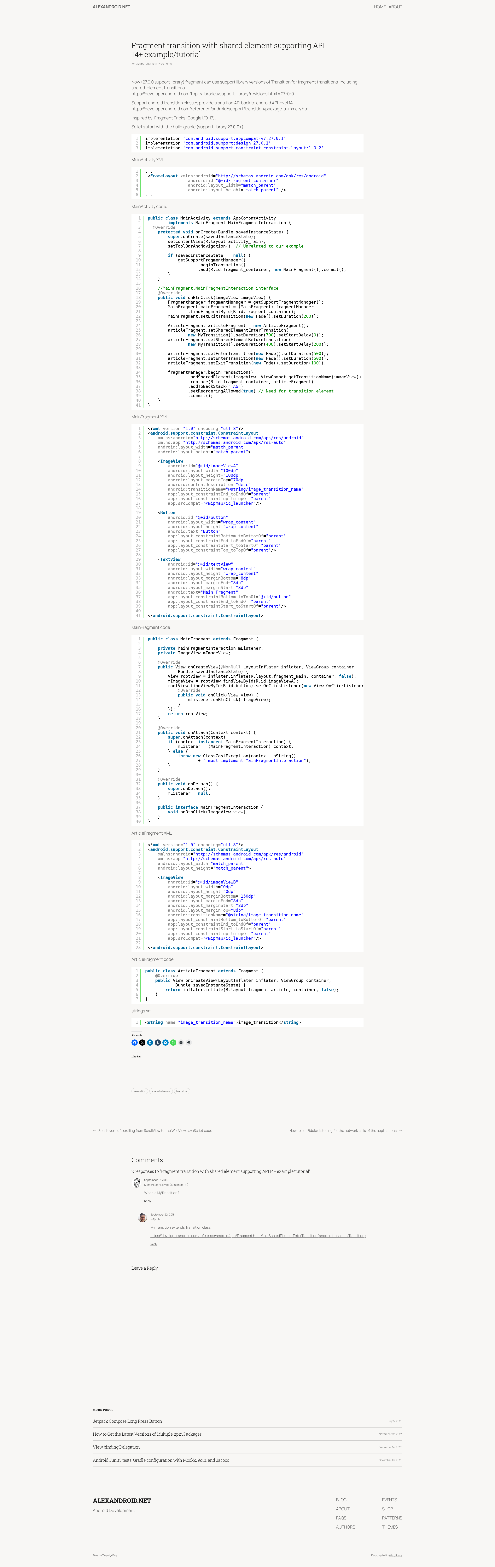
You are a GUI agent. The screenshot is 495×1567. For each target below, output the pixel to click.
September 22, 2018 (162, 1214)
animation (140, 1091)
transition (182, 1091)
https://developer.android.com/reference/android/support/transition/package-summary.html (221, 109)
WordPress (395, 1555)
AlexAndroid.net (111, 7)
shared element (161, 1091)
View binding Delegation (116, 1447)
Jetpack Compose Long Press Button (127, 1421)
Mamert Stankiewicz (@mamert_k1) (166, 1185)
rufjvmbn (150, 63)
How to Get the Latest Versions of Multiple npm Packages (147, 1434)
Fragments (165, 63)
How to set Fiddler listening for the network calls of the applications (343, 1130)
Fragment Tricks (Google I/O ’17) (184, 118)
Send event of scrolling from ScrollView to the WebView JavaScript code (155, 1130)
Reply (147, 1201)
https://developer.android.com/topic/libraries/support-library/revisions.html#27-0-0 (212, 94)
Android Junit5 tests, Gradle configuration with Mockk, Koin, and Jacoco (161, 1460)
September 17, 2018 (155, 1180)
